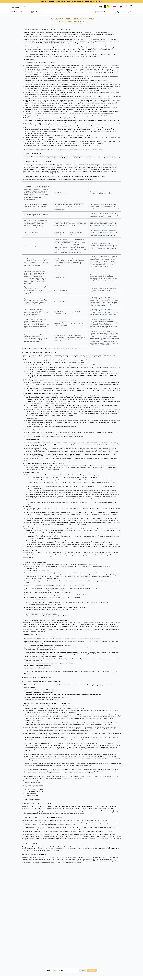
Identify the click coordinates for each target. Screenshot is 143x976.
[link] (120, 6)
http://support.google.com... (33, 782)
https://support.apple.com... (33, 799)
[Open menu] (130, 6)
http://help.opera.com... (31, 795)
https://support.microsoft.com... (34, 787)
